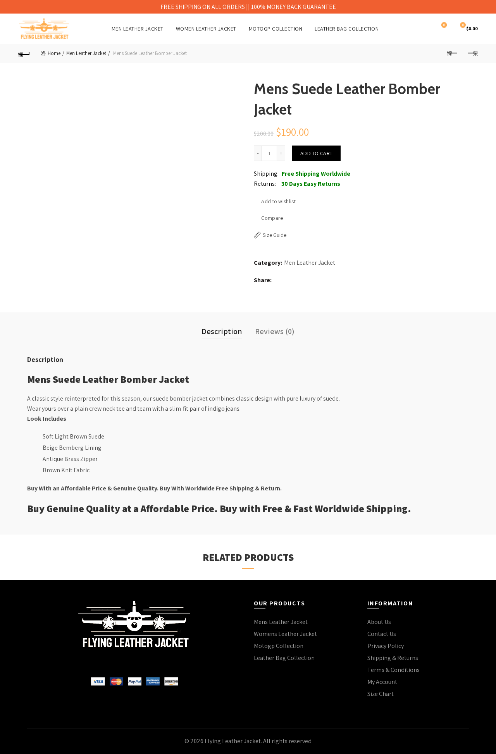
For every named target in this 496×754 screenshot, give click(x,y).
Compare (272, 217)
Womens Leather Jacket (285, 634)
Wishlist (444, 25)
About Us (379, 622)
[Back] (24, 53)
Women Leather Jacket (206, 28)
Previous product (452, 53)
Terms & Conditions (393, 670)
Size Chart (380, 694)
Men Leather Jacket (138, 28)
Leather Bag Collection (347, 28)
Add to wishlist (278, 201)
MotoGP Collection (276, 28)
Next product (472, 53)
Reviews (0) (274, 331)
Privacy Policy (385, 646)
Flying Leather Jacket (233, 741)
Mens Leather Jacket (281, 622)
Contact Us (381, 634)
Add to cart (316, 153)
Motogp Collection (278, 646)
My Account (382, 682)
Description (222, 331)
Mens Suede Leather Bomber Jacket (108, 379)
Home (54, 53)
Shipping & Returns (392, 658)
